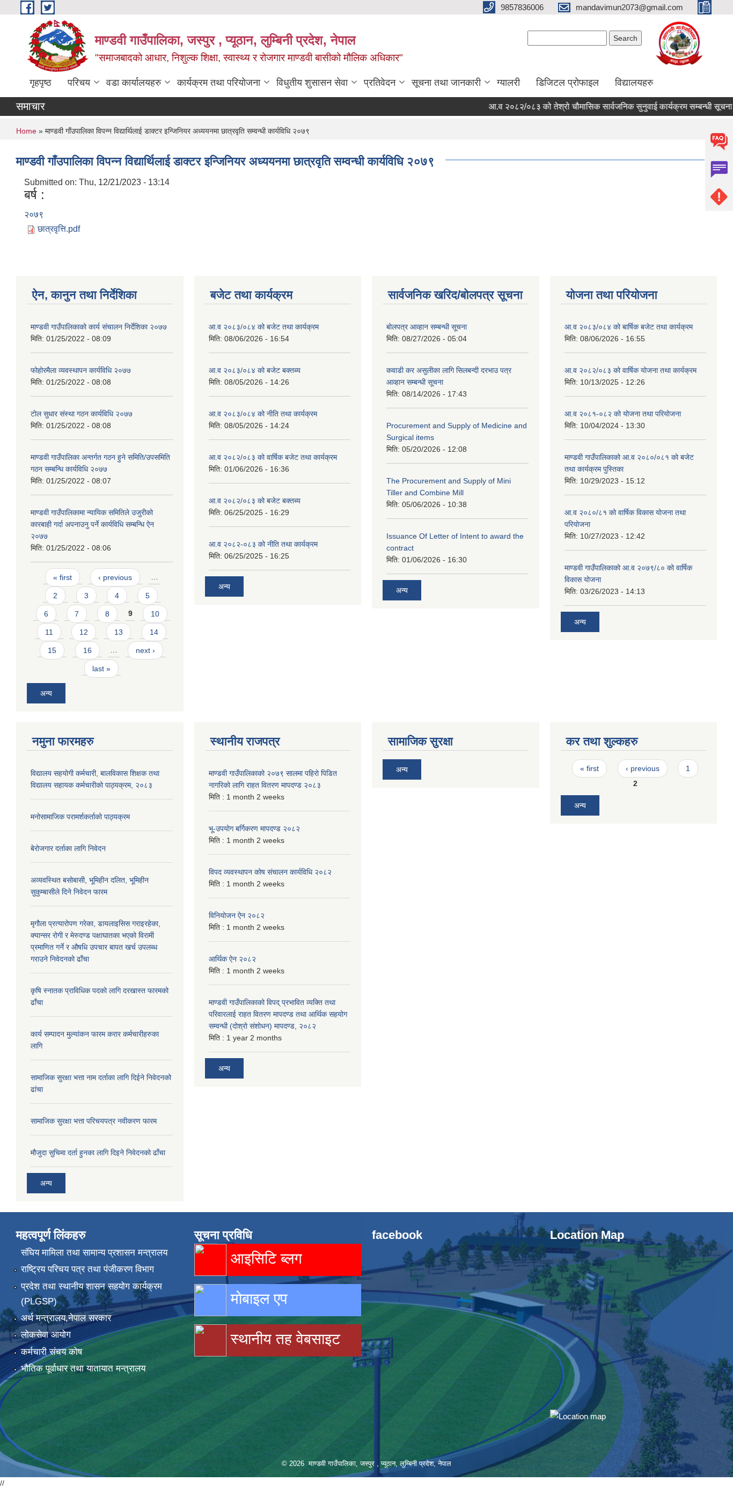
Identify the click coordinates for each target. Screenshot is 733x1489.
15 (52, 650)
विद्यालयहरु (634, 82)
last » (101, 668)
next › (145, 650)
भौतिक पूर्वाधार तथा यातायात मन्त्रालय (83, 1368)
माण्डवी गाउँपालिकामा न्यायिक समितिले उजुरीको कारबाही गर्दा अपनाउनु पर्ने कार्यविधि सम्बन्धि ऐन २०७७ (92, 524)
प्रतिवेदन (379, 82)
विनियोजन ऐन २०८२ (237, 915)
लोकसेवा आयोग (46, 1335)
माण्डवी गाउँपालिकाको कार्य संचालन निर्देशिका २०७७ (99, 326)
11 (49, 632)
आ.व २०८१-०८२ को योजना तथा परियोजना (623, 413)
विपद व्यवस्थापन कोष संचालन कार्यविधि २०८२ (270, 872)
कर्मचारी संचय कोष (51, 1352)
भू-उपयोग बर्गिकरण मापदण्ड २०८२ (254, 828)
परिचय (79, 82)
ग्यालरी (508, 82)
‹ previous (115, 577)
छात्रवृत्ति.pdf (59, 228)
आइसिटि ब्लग (264, 1258)
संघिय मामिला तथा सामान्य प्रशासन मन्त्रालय (94, 1253)
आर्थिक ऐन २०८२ (232, 959)
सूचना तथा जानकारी (446, 82)
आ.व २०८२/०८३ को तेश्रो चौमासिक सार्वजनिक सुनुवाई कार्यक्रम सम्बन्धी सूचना (589, 106)
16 (87, 650)
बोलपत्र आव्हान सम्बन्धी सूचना (426, 326)
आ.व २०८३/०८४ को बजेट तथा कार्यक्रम (264, 326)
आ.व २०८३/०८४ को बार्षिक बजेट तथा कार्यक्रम (629, 326)
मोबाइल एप (256, 1298)
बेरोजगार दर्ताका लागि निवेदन (68, 848)
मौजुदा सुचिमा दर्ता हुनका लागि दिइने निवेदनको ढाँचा (98, 1152)
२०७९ (33, 214)
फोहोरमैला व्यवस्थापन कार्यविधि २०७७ (81, 370)
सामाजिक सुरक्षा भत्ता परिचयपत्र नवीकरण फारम (94, 1121)
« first (62, 577)
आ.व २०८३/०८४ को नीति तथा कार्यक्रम (263, 413)
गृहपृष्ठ (41, 82)
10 (155, 614)
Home (26, 131)
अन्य (46, 693)
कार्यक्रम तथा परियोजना (218, 82)
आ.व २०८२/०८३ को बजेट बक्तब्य (254, 500)
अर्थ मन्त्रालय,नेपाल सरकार (66, 1318)
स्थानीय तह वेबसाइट (283, 1339)
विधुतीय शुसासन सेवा (312, 82)
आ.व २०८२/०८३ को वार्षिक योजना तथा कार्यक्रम (631, 370)
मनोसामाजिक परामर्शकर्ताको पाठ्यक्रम (80, 816)
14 (154, 632)
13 (118, 632)
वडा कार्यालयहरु (133, 82)
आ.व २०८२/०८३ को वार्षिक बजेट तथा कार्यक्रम (273, 457)
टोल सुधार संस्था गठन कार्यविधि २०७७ (82, 413)
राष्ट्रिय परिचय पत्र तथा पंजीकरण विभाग (87, 1269)
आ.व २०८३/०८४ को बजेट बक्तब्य (254, 370)
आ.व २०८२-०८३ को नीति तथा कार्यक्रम (263, 544)
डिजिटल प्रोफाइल (567, 82)
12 (83, 632)
